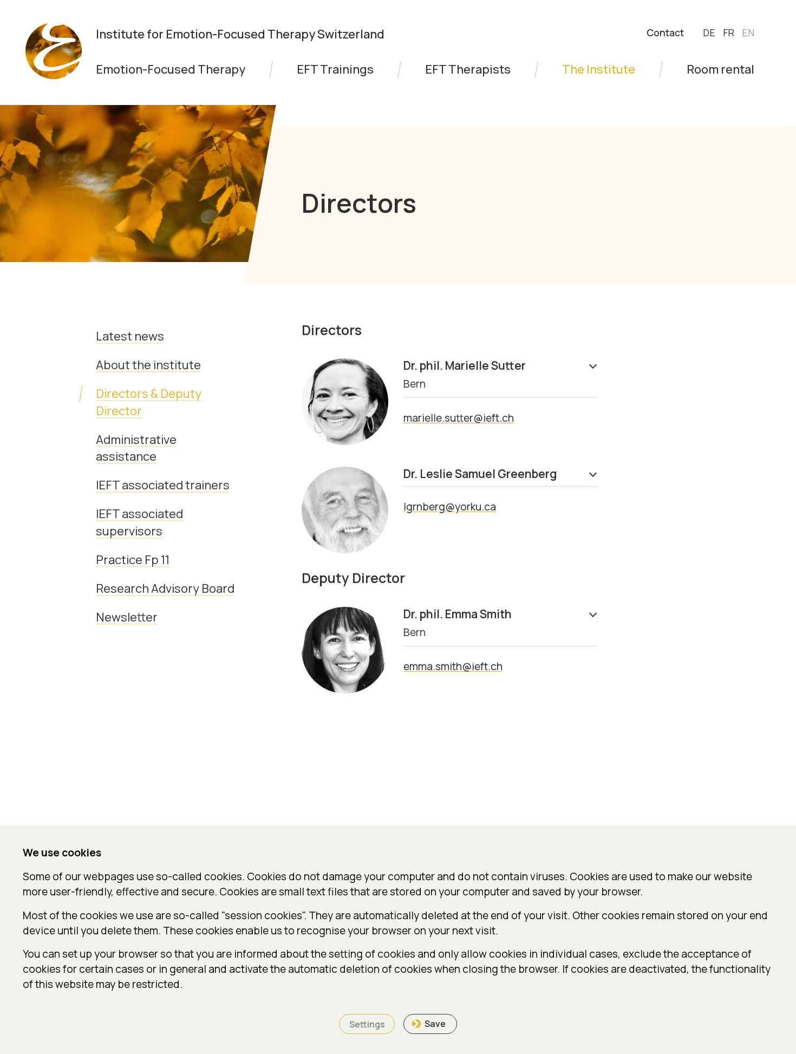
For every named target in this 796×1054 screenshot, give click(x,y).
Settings (367, 1024)
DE (710, 32)
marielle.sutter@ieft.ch (458, 418)
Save (435, 1024)
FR (729, 32)
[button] (500, 375)
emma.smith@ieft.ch (453, 666)
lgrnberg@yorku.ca (449, 507)
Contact (665, 32)
